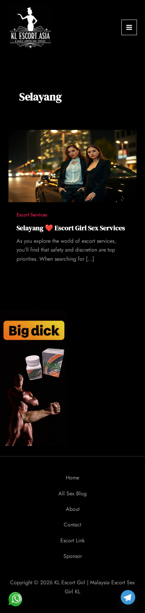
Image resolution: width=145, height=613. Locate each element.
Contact (72, 524)
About (73, 509)
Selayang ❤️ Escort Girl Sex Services (71, 228)
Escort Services (32, 214)
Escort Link (72, 540)
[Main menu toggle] (129, 27)
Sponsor (72, 556)
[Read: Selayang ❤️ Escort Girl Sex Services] (72, 165)
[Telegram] (128, 597)
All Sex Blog (72, 493)
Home (72, 477)
